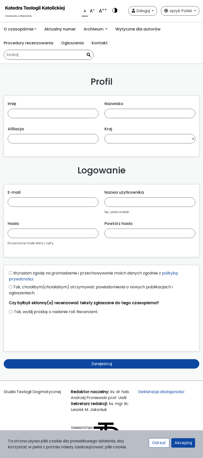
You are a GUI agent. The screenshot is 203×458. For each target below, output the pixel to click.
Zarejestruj (101, 364)
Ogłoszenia (72, 43)
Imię (12, 104)
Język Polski (180, 11)
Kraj (108, 129)
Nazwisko (113, 104)
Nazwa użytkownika (124, 192)
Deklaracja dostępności (161, 392)
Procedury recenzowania (28, 43)
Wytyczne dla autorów (137, 29)
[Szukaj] (89, 55)
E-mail (14, 192)
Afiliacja (16, 129)
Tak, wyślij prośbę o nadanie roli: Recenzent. (56, 312)
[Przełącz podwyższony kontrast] (115, 10)
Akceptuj (183, 443)
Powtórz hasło (118, 223)
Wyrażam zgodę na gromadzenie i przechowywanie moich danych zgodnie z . (93, 276)
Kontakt (100, 43)
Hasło (13, 223)
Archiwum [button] (94, 29)
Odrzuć (159, 443)
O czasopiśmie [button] (18, 29)
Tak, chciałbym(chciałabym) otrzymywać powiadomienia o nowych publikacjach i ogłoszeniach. (91, 290)
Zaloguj (143, 11)
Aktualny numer (60, 29)
